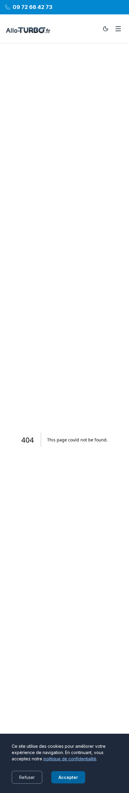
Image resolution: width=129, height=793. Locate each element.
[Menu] (118, 29)
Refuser (27, 777)
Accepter (68, 777)
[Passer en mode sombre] (105, 28)
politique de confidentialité (70, 758)
